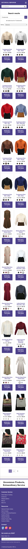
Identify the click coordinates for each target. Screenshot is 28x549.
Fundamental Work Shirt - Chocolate (7, 158)
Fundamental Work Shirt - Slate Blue (20, 122)
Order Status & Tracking (6, 494)
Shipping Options (5, 498)
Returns (3, 500)
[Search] (25, 17)
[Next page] (17, 471)
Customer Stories (5, 515)
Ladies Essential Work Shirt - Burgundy (21, 341)
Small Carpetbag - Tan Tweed (21, 414)
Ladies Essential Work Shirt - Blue (21, 304)
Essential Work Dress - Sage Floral (7, 377)
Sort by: (2, 24)
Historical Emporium (8, 2)
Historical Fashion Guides (7, 509)
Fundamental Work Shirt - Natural (7, 50)
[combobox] (12, 17)
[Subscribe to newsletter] (25, 539)
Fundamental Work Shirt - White (20, 50)
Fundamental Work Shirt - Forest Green (7, 86)
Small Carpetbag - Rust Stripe (7, 414)
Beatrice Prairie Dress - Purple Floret (21, 377)
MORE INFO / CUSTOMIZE (7, 58)
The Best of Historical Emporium (8, 513)
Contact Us (3, 496)
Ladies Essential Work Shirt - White (20, 267)
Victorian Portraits (5, 517)
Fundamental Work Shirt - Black (7, 195)
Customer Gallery (5, 521)
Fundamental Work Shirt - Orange (20, 158)
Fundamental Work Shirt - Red (7, 122)
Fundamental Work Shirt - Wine (20, 86)
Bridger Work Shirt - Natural (21, 231)
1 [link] (10, 471)
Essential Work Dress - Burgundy (7, 304)
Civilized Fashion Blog (6, 519)
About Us (3, 502)
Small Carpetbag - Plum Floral (7, 450)
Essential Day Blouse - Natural (7, 340)
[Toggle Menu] (25, 3)
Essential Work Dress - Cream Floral (7, 267)
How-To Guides (4, 511)
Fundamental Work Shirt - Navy (20, 195)
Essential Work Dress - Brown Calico (7, 231)
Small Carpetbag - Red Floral (21, 450)
